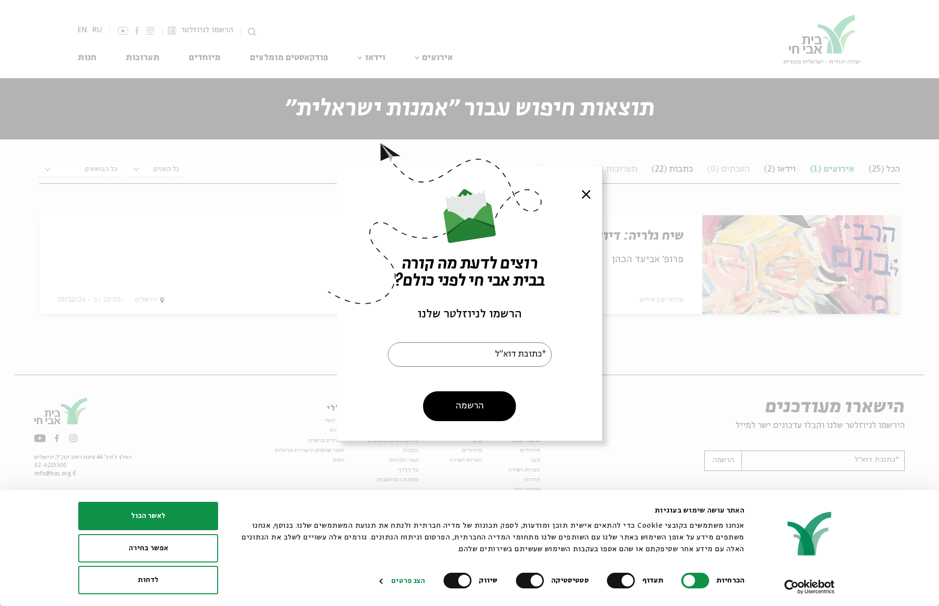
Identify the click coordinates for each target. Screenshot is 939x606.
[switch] (623, 580)
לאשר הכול (148, 516)
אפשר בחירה (148, 548)
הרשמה (470, 405)
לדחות (148, 580)
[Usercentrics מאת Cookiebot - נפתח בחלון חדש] (809, 587)
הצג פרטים (408, 581)
